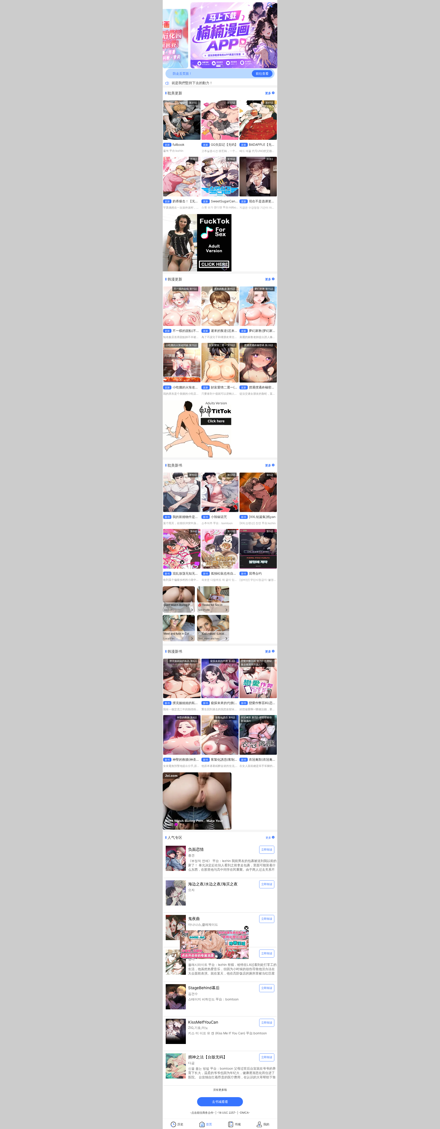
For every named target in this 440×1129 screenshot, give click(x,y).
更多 (268, 93)
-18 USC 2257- (226, 1112)
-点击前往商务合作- (202, 1112)
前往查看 (262, 73)
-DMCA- (244, 1112)
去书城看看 (220, 1102)
